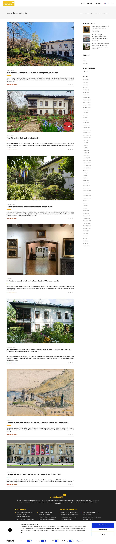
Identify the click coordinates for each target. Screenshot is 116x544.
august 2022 (86, 200)
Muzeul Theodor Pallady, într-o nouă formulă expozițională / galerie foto (32, 73)
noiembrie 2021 (87, 223)
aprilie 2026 (86, 89)
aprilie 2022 (86, 210)
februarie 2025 (86, 125)
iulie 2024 (85, 142)
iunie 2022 (85, 205)
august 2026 (86, 79)
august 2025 (86, 110)
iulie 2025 (85, 112)
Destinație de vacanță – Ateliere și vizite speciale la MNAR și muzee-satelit (33, 281)
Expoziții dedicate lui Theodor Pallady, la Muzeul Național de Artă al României (34, 474)
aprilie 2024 (86, 150)
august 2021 (86, 230)
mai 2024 (85, 147)
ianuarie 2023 (86, 188)
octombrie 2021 (87, 225)
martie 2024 (86, 152)
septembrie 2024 (87, 137)
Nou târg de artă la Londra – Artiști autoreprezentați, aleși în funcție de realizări (100, 45)
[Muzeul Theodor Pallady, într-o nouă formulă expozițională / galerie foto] (40, 44)
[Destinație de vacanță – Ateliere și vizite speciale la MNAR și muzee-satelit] (40, 249)
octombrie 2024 (87, 135)
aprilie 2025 (86, 120)
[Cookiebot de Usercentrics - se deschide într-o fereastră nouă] (10, 541)
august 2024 (86, 140)
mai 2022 (85, 208)
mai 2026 (85, 87)
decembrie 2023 (87, 160)
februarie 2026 (86, 94)
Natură (84, 60)
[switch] (43, 541)
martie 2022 (86, 213)
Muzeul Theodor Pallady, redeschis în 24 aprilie (23, 138)
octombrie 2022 (87, 195)
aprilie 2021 (86, 240)
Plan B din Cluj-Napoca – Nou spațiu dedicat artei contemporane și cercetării (100, 36)
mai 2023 (85, 178)
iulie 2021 (85, 233)
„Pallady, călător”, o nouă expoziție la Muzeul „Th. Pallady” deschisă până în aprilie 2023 (37, 423)
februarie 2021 (86, 245)
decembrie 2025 (87, 99)
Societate (85, 63)
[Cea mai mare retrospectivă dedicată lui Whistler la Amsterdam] (86, 29)
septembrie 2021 (87, 228)
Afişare (78, 541)
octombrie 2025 (87, 104)
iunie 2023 (85, 175)
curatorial (83, 13)
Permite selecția (102, 529)
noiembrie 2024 (87, 132)
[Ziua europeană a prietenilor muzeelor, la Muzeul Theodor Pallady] (40, 178)
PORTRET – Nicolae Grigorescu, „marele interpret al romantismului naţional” (25, 514)
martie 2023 (86, 183)
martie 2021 (86, 243)
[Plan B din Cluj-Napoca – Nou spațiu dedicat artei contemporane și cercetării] (86, 38)
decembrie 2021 (87, 220)
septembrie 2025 (87, 107)
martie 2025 (86, 122)
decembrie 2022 (87, 190)
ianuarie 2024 (86, 157)
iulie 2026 (85, 82)
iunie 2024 (85, 145)
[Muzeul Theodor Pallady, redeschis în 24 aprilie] (40, 111)
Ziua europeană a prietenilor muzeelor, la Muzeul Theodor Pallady (30, 207)
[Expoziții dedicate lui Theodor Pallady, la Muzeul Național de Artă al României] (40, 454)
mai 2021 (85, 238)
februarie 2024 (86, 155)
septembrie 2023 (87, 167)
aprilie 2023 (86, 180)
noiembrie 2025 (87, 102)
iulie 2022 (85, 203)
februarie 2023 (86, 185)
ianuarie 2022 (86, 218)
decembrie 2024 (87, 130)
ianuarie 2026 (86, 97)
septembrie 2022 (87, 198)
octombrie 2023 (87, 165)
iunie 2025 (85, 115)
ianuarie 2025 (86, 127)
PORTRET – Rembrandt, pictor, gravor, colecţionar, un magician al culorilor (47, 519)
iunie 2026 (85, 84)
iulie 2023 (85, 172)
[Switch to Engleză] (105, 3)
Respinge (102, 534)
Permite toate (103, 524)
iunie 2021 (85, 235)
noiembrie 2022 (87, 193)
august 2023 (86, 170)
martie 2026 (86, 92)
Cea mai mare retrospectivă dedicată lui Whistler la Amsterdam (100, 28)
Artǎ (84, 58)
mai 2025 (85, 117)
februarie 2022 (86, 215)
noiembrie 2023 (87, 162)
